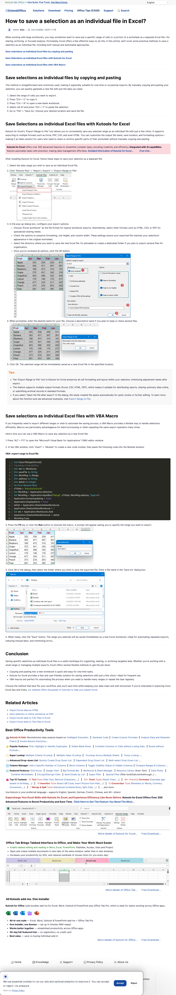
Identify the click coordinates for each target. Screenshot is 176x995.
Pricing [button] (68, 10)
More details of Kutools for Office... (117, 939)
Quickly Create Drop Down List (55, 760)
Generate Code (100, 737)
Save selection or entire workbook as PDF (31, 714)
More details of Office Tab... (121, 889)
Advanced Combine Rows (67, 787)
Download (54, 10)
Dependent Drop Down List (90, 760)
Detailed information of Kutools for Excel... (111, 150)
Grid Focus (36, 770)
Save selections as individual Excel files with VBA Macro (36, 64)
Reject (134, 983)
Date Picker (157, 770)
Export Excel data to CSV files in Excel (30, 717)
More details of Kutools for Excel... (117, 833)
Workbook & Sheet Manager (97, 770)
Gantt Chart (109, 779)
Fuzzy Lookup (131, 755)
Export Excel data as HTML (24, 710)
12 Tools (36, 779)
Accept (120, 983)
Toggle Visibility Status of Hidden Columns (110, 765)
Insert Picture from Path (87, 783)
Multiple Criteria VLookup (39, 755)
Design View (52, 770)
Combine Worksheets (22, 774)
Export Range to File (79, 398)
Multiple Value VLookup (69, 755)
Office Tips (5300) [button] (88, 10)
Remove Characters (65, 779)
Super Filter (95, 774)
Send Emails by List (74, 774)
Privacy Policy (95, 962)
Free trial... (145, 150)
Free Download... (151, 833)
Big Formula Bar (71, 770)
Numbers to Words (141, 783)
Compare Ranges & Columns (150, 765)
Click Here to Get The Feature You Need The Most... (104, 801)
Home (17, 962)
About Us (122, 962)
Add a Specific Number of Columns (47, 765)
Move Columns (77, 765)
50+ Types (93, 779)
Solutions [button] (38, 10)
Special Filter (112, 774)
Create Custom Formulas (125, 737)
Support (108, 10)
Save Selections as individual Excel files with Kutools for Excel (39, 58)
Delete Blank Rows (81, 746)
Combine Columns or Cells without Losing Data (120, 746)
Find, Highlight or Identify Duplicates (48, 746)
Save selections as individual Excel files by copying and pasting (39, 51)
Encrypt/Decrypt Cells (48, 774)
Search (125, 10)
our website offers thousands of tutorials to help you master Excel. (63, 689)
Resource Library (125, 770)
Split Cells (87, 787)
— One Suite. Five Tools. (36, 2)
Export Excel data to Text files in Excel (30, 721)
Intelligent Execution (77, 737)
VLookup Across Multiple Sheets (102, 755)
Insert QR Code (66, 783)
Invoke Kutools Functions (33, 741)
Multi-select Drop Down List (123, 760)
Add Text (49, 779)
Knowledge (42, 962)
